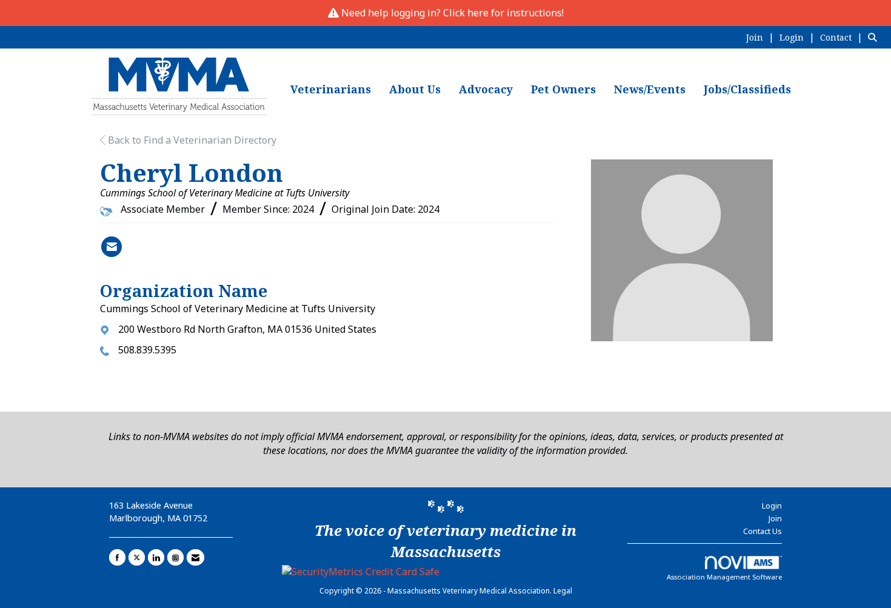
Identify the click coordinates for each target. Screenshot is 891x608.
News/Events (650, 89)
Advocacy (486, 89)
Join (775, 518)
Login (772, 505)
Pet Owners (563, 89)
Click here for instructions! (503, 12)
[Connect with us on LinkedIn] (156, 557)
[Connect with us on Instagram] (175, 557)
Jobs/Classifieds (747, 89)
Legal (562, 591)
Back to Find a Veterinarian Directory (190, 140)
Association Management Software (724, 576)
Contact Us (762, 531)
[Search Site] (875, 37)
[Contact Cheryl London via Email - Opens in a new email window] (111, 246)
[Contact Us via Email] (195, 557)
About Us (415, 89)
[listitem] (761, 37)
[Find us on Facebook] (117, 557)
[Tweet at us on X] (136, 557)
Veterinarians (330, 89)
